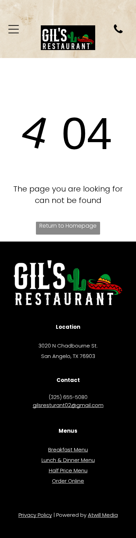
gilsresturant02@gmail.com (68, 405)
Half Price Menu (68, 470)
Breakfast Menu (68, 449)
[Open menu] (13, 29)
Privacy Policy (35, 515)
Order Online (68, 480)
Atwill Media (103, 515)
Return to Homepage (68, 226)
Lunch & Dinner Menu (68, 460)
